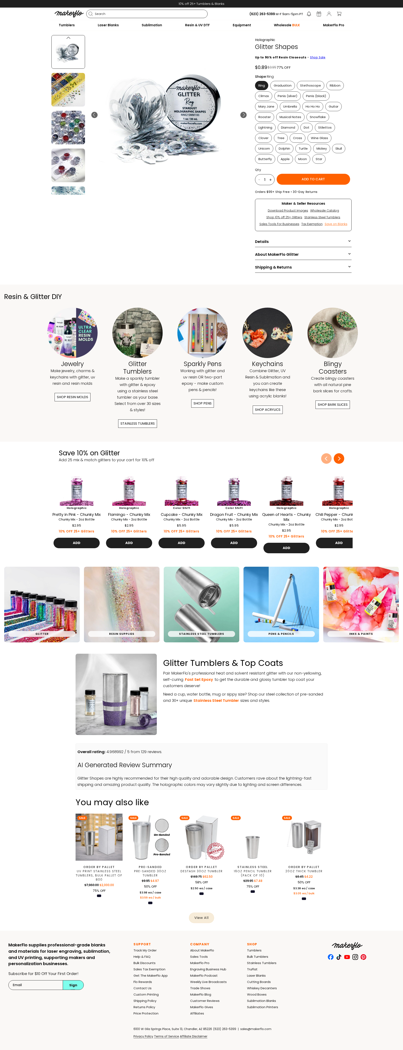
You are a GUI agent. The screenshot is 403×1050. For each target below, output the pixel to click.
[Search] (91, 14)
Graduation (283, 85)
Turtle (303, 148)
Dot (306, 127)
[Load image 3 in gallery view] (68, 52)
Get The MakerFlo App (150, 975)
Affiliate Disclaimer (193, 1036)
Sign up (73, 986)
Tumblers (254, 950)
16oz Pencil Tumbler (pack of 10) (253, 873)
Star (319, 159)
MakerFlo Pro (199, 963)
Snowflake (318, 117)
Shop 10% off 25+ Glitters (284, 217)
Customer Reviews (205, 1001)
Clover (263, 138)
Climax (263, 96)
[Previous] (94, 115)
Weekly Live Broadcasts (208, 982)
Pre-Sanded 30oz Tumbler (150, 873)
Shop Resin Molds (72, 397)
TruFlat (252, 969)
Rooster (264, 117)
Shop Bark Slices (333, 404)
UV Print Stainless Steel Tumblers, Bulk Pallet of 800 (99, 875)
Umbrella (290, 106)
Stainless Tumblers (137, 423)
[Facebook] (331, 957)
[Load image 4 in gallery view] (68, 90)
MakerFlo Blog (200, 994)
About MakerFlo (202, 950)
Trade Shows (200, 988)
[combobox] (146, 14)
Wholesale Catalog (324, 210)
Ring (261, 85)
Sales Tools (199, 956)
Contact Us (142, 988)
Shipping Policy (144, 1001)
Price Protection (145, 1013)
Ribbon (335, 85)
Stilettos (325, 127)
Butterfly (265, 159)
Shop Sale (317, 57)
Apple (285, 159)
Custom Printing (146, 994)
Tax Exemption (312, 224)
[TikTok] (339, 957)
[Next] (243, 115)
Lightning (265, 127)
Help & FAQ (141, 956)
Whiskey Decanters (262, 988)
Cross (297, 138)
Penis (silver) (287, 96)
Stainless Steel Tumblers (322, 217)
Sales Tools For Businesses (279, 224)
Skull (338, 148)
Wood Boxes (257, 994)
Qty (258, 170)
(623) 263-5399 (224, 1029)
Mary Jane (266, 106)
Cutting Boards (259, 982)
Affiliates (197, 1013)
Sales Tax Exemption (149, 969)
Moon (302, 159)
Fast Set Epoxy (199, 679)
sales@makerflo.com (255, 1029)
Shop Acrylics (267, 409)
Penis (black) (316, 96)
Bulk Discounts (144, 963)
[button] (309, 14)
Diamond (288, 127)
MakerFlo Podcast (204, 975)
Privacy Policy (143, 1036)
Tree (280, 138)
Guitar (333, 106)
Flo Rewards (142, 982)
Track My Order (145, 950)
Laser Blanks (256, 975)
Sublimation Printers (262, 1007)
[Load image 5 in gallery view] (68, 127)
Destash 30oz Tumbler (202, 871)
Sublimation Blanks (261, 1001)
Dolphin (284, 148)
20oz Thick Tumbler (304, 871)
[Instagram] (355, 957)
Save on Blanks (336, 224)
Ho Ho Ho (313, 106)
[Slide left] (326, 458)
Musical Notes (290, 117)
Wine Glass (319, 138)
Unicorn (264, 148)
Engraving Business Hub (208, 969)
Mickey (322, 148)
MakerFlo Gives (201, 1007)
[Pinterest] (363, 957)
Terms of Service (166, 1036)
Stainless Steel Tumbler (216, 700)
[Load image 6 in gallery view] (68, 165)
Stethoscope (310, 85)
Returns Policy (144, 1007)
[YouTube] (347, 957)
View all (201, 917)
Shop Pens (203, 403)
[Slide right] (339, 458)
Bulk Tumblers (257, 956)
